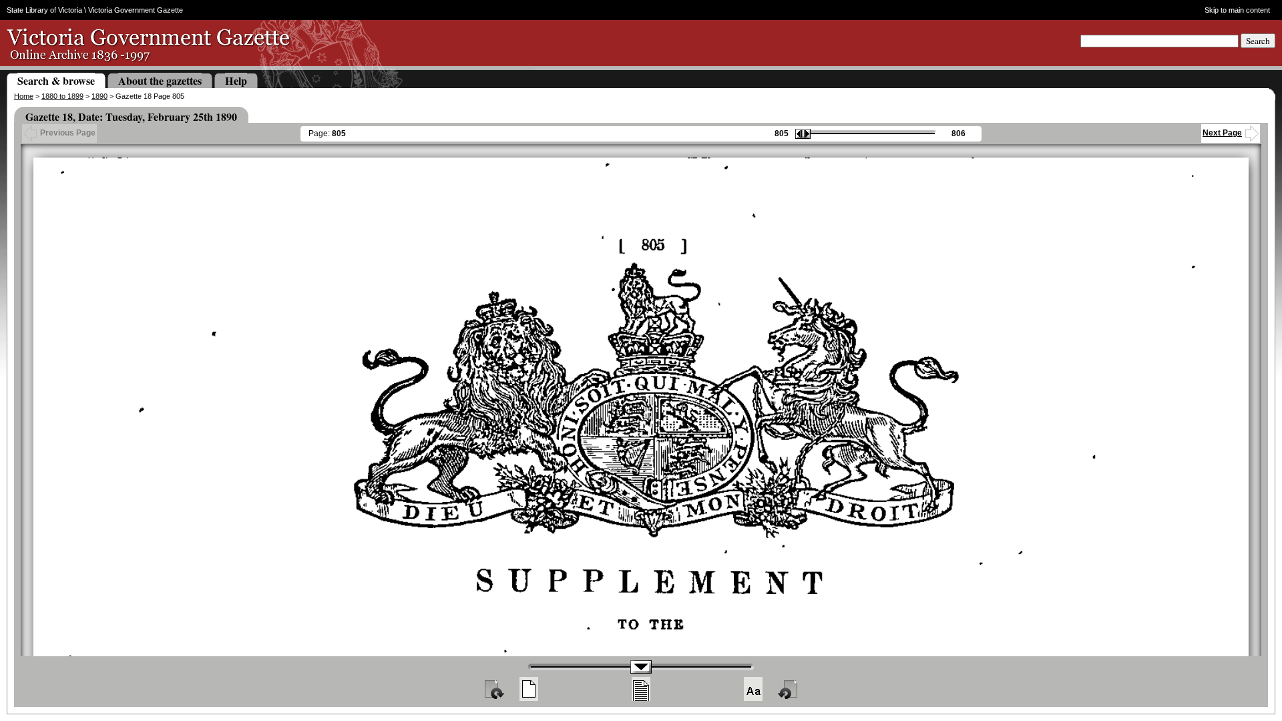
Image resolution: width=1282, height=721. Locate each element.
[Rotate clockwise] (493, 689)
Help (236, 80)
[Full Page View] (529, 689)
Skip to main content (1237, 10)
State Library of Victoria (44, 10)
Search (1258, 41)
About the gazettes (160, 80)
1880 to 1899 (62, 96)
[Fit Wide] (641, 689)
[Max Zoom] (753, 689)
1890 (99, 96)
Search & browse (56, 80)
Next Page (1222, 133)
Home (23, 96)
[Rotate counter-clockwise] (788, 689)
